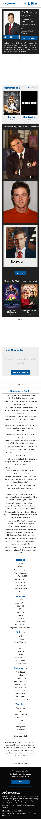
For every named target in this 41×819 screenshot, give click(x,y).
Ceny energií (20, 582)
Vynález (20, 591)
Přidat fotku (22, 127)
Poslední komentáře (13, 350)
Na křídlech (20, 730)
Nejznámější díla (11, 87)
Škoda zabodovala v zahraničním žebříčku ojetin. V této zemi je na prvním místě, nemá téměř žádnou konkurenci (20, 514)
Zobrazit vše (33, 88)
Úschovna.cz (32, 747)
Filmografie (9, 281)
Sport (20, 742)
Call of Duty (20, 621)
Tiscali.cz (20, 559)
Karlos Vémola (20, 657)
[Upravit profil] (36, 12)
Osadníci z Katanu (20, 714)
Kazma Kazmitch (20, 681)
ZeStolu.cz (30, 745)
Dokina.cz (31, 750)
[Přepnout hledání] (25, 3)
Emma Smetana (20, 697)
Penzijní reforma (20, 588)
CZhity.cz (9, 753)
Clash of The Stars (20, 642)
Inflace (20, 564)
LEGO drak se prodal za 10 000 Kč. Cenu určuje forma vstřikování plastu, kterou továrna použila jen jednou (20, 488)
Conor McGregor (20, 664)
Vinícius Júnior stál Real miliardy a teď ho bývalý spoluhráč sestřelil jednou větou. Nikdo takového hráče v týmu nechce (20, 497)
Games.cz (20, 595)
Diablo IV (20, 612)
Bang (20, 711)
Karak (20, 733)
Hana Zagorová (20, 678)
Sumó (20, 654)
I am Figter (21, 651)
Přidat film (21, 281)
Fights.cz (20, 632)
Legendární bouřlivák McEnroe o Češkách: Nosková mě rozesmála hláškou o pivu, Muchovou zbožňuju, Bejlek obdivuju (20, 532)
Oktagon (20, 639)
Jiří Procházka (20, 661)
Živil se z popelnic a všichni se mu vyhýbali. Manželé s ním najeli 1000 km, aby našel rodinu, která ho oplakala (20, 541)
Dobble (20, 720)
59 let (26, 29)
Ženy (25, 742)
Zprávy (14, 742)
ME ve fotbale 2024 (20, 576)
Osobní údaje (18, 811)
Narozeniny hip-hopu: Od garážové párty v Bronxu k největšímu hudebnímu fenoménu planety (20, 419)
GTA (20, 609)
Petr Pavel (20, 675)
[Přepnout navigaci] (29, 3)
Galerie (20, 273)
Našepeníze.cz (19, 753)
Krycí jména (20, 727)
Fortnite (20, 618)
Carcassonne (20, 708)
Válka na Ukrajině (20, 570)
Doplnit (20, 782)
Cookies (10, 811)
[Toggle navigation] (36, 3)
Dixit (20, 723)
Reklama (4, 811)
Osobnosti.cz (20, 668)
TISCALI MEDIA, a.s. (22, 813)
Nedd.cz (8, 750)
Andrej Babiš (20, 672)
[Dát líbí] (6, 37)
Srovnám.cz (30, 753)
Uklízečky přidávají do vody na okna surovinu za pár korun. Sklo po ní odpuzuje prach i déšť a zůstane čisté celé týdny (20, 470)
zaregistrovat (24, 774)
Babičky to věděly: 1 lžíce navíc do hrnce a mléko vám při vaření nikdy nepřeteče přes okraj (20, 550)
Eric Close (26, 12)
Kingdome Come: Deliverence (20, 627)
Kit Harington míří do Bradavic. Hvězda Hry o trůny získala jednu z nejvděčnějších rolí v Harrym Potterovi (20, 461)
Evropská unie (21, 585)
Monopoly (20, 717)
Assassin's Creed (20, 603)
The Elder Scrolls (20, 624)
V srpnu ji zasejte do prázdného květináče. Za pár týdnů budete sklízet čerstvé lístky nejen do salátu (20, 410)
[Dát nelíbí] (16, 37)
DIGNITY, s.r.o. (6, 815)
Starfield (20, 606)
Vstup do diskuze (20, 372)
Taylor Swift (20, 693)
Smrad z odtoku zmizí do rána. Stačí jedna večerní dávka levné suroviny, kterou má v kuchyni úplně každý (20, 479)
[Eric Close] (11, 23)
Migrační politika (20, 573)
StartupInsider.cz (20, 755)
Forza (20, 615)
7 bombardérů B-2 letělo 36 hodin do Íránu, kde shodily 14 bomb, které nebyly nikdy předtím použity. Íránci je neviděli (20, 523)
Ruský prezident (20, 579)
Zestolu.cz (20, 704)
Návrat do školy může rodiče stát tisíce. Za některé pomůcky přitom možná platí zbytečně (20, 428)
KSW (20, 648)
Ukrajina (20, 567)
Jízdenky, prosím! (20, 736)
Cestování (32, 742)
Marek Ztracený (20, 690)
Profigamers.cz (19, 745)
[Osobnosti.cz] (11, 3)
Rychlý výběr (29, 38)
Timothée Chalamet (20, 700)
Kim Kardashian (20, 684)
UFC (20, 636)
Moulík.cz (15, 750)
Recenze (20, 600)
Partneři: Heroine (20, 763)
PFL (20, 645)
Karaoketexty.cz (20, 747)
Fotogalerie (9, 126)
